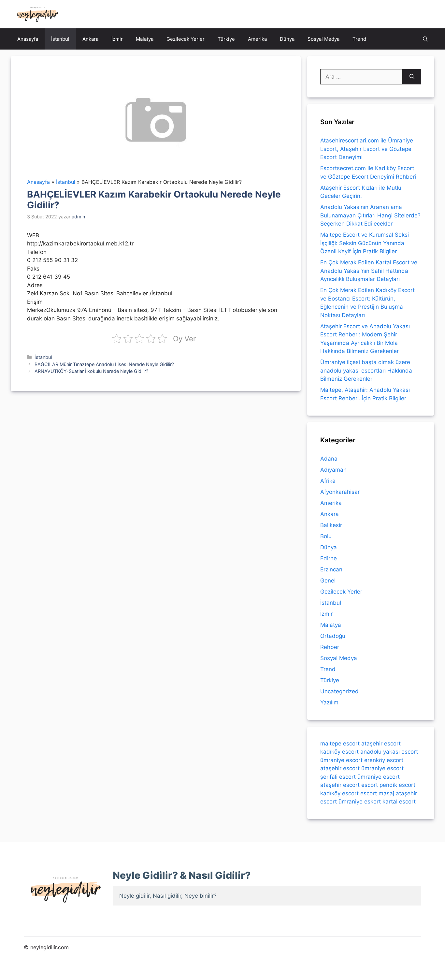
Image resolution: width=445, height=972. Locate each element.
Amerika (257, 39)
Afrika (328, 481)
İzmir (117, 39)
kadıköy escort (339, 751)
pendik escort (397, 785)
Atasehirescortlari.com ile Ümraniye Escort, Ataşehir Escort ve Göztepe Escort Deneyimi (366, 148)
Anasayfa (27, 39)
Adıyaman (333, 469)
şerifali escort (338, 776)
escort (369, 785)
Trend (359, 39)
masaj (386, 793)
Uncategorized (339, 691)
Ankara (90, 39)
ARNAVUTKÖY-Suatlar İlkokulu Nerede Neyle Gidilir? (91, 371)
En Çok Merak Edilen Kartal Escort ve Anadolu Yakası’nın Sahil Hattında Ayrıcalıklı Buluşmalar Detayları (368, 270)
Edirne (328, 558)
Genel (328, 580)
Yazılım (329, 702)
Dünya (287, 39)
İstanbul (60, 39)
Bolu (326, 536)
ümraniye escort (341, 760)
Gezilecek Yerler (185, 39)
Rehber (329, 647)
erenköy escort (383, 760)
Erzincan (331, 569)
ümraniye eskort (359, 801)
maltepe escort (340, 743)
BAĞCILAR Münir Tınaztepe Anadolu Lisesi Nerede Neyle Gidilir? (104, 364)
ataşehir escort (381, 743)
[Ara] (412, 77)
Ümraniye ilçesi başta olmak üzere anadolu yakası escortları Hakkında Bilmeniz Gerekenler (366, 370)
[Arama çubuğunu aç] (425, 39)
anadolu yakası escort (389, 751)
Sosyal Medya (323, 39)
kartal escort (399, 801)
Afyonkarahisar (340, 492)
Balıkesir (331, 525)
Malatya (144, 39)
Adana (328, 458)
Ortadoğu (332, 636)
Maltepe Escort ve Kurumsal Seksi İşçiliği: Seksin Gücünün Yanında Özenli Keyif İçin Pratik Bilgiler (364, 243)
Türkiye (226, 39)
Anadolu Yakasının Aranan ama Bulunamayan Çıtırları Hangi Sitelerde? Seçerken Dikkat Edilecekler (370, 215)
